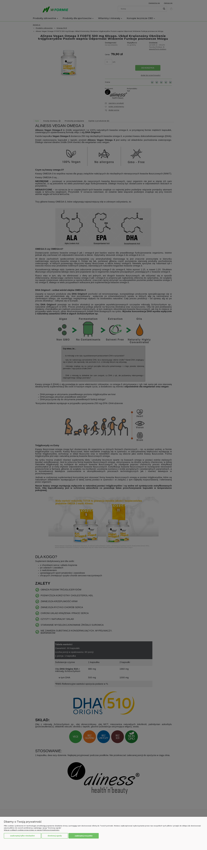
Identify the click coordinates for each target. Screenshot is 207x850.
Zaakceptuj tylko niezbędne (22, 836)
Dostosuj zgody (55, 836)
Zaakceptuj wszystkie (83, 836)
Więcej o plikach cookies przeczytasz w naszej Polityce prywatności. (32, 830)
